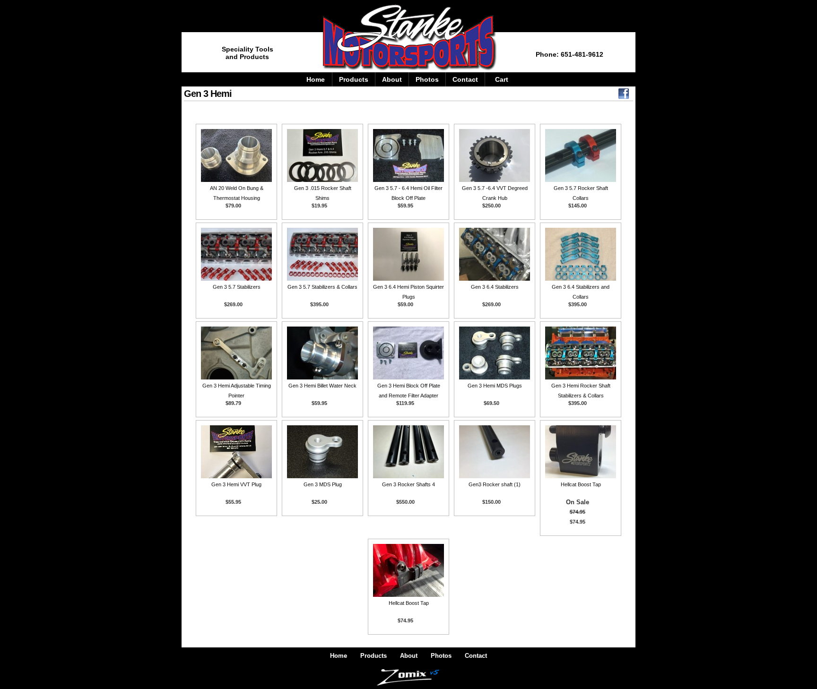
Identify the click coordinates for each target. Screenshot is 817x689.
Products (353, 79)
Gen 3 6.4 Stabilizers (495, 287)
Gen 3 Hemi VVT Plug (236, 484)
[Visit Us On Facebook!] (623, 96)
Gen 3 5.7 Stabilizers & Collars (322, 287)
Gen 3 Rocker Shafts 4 (408, 484)
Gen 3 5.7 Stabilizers (237, 287)
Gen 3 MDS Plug (323, 484)
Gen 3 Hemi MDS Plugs (495, 385)
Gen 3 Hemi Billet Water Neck (322, 385)
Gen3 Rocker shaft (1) (495, 484)
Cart (501, 79)
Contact (465, 79)
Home (315, 79)
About (392, 79)
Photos (427, 79)
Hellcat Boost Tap (581, 484)
